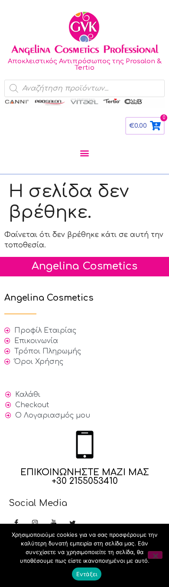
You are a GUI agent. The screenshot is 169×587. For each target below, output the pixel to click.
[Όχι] (155, 555)
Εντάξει (87, 574)
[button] (85, 153)
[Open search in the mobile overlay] (84, 88)
